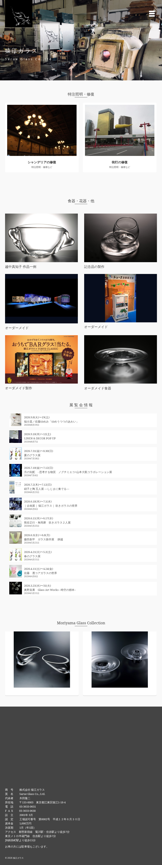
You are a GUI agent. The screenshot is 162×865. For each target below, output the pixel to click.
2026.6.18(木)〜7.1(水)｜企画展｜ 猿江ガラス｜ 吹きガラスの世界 (50, 504)
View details (42, 130)
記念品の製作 (94, 266)
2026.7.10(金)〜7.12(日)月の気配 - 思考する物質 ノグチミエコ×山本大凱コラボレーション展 (68, 470)
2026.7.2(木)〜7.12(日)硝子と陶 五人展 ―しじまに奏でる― (46, 487)
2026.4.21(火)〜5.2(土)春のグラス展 (38, 554)
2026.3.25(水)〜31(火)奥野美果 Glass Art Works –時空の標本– (50, 588)
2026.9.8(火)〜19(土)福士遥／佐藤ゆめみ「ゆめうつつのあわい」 (51, 419)
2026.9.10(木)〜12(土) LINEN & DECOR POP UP (40, 436)
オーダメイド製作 (18, 388)
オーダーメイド (17, 328)
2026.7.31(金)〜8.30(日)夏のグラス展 (38, 453)
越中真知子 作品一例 (20, 266)
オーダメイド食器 (97, 388)
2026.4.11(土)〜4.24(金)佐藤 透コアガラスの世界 (40, 571)
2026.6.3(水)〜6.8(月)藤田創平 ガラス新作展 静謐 (43, 537)
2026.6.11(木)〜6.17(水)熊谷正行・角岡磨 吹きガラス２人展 (47, 520)
